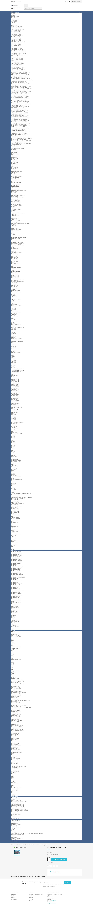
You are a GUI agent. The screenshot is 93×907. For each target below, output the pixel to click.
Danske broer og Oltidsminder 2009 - (19, 801)
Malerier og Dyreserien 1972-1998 (18, 808)
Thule (12, 300)
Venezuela (13, 794)
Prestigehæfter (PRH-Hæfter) (17, 243)
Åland (12, 343)
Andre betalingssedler (16, 814)
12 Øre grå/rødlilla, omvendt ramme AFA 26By (20, 118)
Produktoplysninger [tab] (54, 871)
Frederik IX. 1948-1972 (16, 659)
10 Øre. (12, 641)
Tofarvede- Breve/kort (16, 144)
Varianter (13, 303)
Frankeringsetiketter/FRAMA (17, 327)
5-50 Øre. (13, 672)
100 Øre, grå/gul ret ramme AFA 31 (18, 105)
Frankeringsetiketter (15, 255)
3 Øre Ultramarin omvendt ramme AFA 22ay (20, 72)
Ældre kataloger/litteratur (17, 838)
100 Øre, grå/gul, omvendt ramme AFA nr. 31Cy (21, 143)
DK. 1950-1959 (14, 161)
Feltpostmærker (14, 412)
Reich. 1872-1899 (14, 504)
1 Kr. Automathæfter (15, 206)
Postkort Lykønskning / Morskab (18, 577)
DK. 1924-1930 (14, 153)
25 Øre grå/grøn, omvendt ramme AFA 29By (20, 123)
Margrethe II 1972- (15, 671)
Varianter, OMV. (14, 172)
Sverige (13, 376)
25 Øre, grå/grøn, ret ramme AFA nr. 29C (20, 137)
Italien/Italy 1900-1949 (16, 460)
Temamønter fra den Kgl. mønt (17, 683)
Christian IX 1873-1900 (16, 687)
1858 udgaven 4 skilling (16, 36)
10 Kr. (12, 674)
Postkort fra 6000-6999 (16, 558)
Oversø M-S (13, 540)
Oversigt (31, 899)
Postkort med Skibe (15, 588)
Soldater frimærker (15, 178)
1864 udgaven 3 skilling (16, 44)
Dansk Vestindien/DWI (16, 693)
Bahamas (13, 773)
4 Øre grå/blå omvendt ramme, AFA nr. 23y (20, 77)
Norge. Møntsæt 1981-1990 (17, 726)
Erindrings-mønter (15, 682)
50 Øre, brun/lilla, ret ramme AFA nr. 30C (19, 139)
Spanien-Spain (14, 619)
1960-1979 (13, 361)
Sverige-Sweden (15, 607)
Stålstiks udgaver (15, 154)
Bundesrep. (14, 513)
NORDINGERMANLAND (16, 324)
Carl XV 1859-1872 (15, 723)
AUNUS (12, 322)
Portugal (13, 473)
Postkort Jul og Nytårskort (17, 574)
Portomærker (14, 180)
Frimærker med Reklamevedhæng (18, 190)
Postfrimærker (14, 248)
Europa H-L (13, 454)
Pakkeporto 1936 (15, 276)
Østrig (12, 530)
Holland (13, 455)
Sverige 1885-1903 (15, 379)
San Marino (13, 483)
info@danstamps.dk (51, 903)
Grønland (13, 270)
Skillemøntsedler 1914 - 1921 (17, 803)
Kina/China (13, 535)
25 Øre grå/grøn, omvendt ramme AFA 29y (20, 101)
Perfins (12, 232)
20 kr (12, 676)
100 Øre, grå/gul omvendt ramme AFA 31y (20, 106)
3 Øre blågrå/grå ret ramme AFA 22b (19, 73)
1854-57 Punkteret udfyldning (17, 29)
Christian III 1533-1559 (16, 706)
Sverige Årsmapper (15, 406)
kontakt (31, 897)
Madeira (13, 474)
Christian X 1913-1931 (15, 690)
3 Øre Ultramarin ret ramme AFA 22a (19, 71)
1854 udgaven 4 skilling (16, 31)
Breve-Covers (14, 432)
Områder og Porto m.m (16, 477)
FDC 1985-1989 (14, 390)
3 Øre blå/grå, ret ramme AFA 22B (18, 109)
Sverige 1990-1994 (15, 392)
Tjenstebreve (14, 20)
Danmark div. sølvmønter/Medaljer (18, 692)
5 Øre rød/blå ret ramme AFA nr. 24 (18, 81)
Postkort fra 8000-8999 (16, 560)
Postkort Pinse (14, 582)
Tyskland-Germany (15, 620)
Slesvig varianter (15, 249)
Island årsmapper (15, 375)
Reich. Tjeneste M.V (15, 512)
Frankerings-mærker (15, 238)
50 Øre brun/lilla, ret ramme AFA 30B (19, 124)
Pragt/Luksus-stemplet (16, 338)
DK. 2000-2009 (14, 167)
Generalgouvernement (16, 494)
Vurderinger (14, 832)
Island (12, 355)
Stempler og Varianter (16, 222)
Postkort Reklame (15, 586)
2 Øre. (12, 639)
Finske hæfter (14, 336)
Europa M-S (13, 469)
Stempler (13, 374)
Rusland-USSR (14, 759)
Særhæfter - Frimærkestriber (17, 197)
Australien (13, 772)
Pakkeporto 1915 (14, 274)
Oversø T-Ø (13, 545)
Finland (12, 318)
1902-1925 (13, 357)
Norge (12, 413)
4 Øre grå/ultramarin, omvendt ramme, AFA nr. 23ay (22, 79)
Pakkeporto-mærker (15, 271)
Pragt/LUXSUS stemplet (16, 407)
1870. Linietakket (14, 66)
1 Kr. (12, 644)
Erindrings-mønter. (15, 734)
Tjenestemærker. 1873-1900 (17, 369)
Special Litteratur (15, 839)
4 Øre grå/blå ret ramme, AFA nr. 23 (18, 76)
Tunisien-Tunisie (14, 790)
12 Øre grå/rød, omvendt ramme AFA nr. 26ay (20, 93)
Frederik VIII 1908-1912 (16, 688)
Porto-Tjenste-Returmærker (17, 422)
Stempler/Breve (14, 280)
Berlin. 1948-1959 (15, 522)
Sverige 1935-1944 (15, 383)
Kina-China (13, 622)
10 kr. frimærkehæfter (16, 203)
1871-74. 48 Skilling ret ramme (17, 63)
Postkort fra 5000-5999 (16, 556)
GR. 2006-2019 (14, 288)
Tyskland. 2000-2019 (15, 518)
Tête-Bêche (14, 192)
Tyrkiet (12, 527)
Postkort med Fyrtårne (16, 570)
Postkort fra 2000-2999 (16, 553)
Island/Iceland (14, 697)
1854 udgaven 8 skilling (16, 33)
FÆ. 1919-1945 (14, 253)
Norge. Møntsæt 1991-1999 (17, 729)
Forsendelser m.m (15, 186)
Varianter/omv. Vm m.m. (16, 312)
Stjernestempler (15, 230)
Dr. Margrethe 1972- (15, 686)
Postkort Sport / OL (15, 591)
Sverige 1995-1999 (15, 394)
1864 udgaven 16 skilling (16, 48)
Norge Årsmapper (15, 430)
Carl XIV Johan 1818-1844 (16, 720)
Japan (12, 624)
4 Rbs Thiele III (14, 25)
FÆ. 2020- (13, 262)
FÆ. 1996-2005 (14, 258)
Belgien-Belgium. (15, 744)
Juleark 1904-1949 (15, 215)
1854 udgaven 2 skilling (16, 30)
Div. (12, 216)
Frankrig (13, 451)
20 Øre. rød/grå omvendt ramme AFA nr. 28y (20, 99)
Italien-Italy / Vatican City (16, 752)
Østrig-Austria (14, 612)
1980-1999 (13, 362)
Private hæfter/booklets (16, 293)
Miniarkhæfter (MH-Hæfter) (17, 242)
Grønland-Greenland (15, 600)
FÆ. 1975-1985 (14, 256)
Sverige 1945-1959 (15, 384)
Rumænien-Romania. (15, 758)
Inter (12, 704)
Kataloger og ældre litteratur (17, 834)
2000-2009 (13, 346)
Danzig (12, 444)
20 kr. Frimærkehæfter (16, 204)
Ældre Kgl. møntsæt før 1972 (17, 681)
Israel (12, 778)
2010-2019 (13, 347)
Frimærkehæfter (15, 194)
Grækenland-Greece (15, 749)
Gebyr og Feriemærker (16, 182)
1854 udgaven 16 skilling (16, 34)
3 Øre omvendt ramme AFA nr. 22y (18, 69)
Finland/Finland (14, 739)
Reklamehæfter (14, 199)
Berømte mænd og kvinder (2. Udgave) (19, 810)
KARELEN (13, 323)
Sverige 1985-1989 (15, 389)
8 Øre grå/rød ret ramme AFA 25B (18, 114)
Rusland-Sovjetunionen (16, 479)
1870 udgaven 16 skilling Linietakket (18, 53)
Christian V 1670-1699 (16, 711)
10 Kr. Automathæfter (16, 209)
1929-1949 (13, 329)
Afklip (12, 829)
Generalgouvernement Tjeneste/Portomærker (21, 497)
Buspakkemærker (15, 340)
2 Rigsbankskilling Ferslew (16, 26)
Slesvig (12, 247)
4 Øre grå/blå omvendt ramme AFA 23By (19, 112)
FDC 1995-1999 (14, 395)
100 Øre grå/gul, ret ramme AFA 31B (18, 126)
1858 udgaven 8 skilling (16, 38)
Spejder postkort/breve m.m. (17, 589)
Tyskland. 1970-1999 (15, 517)
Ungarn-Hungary (15, 770)
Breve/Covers (14, 17)
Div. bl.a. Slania (14, 411)
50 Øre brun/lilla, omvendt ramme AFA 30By (20, 125)
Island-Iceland (14, 605)
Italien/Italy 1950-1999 (16, 461)
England (13, 447)
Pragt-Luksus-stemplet (16, 176)
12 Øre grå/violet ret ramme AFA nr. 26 (19, 90)
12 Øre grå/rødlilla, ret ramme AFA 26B (19, 116)
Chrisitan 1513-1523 (15, 702)
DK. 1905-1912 (14, 151)
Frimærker (13, 894)
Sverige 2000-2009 (15, 397)
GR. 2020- (13, 289)
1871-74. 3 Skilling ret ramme (17, 58)
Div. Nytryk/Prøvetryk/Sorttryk (17, 213)
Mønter (13, 897)
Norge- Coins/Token (15, 728)
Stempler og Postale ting (16, 229)
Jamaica (13, 780)
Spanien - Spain (14, 763)
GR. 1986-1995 (14, 285)
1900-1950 (13, 416)
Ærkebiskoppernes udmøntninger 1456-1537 (21, 707)
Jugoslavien (14, 465)
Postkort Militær (14, 578)
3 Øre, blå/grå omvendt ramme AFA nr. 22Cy (20, 131)
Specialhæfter (14, 241)
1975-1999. (13, 332)
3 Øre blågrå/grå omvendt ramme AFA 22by (20, 74)
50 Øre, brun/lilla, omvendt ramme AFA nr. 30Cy (21, 140)
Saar (12, 482)
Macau (12, 541)
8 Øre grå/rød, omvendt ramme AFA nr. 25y (20, 83)
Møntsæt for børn (15, 678)
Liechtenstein (14, 466)
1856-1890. (13, 319)
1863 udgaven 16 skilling (16, 40)
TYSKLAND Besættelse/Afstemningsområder (21, 493)
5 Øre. (12, 640)
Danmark (13, 15)
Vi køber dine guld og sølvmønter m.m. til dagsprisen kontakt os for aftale (27, 833)
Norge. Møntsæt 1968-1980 (17, 725)
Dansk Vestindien (15, 304)
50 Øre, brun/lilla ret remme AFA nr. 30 (19, 102)
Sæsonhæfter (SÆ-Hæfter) (17, 244)
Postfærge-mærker (15, 184)
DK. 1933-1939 (14, 156)
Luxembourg (14, 468)
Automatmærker (15, 189)
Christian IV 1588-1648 (16, 709)
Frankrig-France (14, 611)
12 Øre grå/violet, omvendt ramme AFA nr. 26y (21, 91)
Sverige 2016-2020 (15, 403)
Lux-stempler (14, 268)
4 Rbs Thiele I (14, 22)
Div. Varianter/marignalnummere (18, 195)
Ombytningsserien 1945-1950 (17, 805)
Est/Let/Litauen (14, 747)
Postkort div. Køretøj (15, 592)
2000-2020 (13, 333)
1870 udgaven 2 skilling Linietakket (18, 49)
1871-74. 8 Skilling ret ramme (17, 59)
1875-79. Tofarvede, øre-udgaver (18, 67)
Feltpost (13, 337)
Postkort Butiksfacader (16, 563)
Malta (12, 470)
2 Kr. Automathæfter (15, 208)
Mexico (12, 785)
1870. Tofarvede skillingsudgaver (18, 55)
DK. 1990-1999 (14, 166)
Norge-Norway (14, 606)
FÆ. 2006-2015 (14, 260)
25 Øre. (12, 643)
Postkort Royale (14, 587)
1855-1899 (13, 414)
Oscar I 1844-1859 (15, 721)
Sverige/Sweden (15, 733)
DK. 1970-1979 (14, 163)
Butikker (31, 900)
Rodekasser (14, 830)
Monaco (13, 471)
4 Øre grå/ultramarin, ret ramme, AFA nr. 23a (20, 78)
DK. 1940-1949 (14, 158)
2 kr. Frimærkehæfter (15, 200)
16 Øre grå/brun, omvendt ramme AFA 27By (20, 120)
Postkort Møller (14, 579)
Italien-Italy (13, 615)
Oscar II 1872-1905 (15, 724)
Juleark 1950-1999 (15, 218)
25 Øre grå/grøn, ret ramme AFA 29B (19, 121)
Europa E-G (13, 445)
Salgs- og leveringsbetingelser (36, 894)
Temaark (13, 234)
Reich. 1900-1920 (15, 508)
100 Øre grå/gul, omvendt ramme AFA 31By (20, 128)
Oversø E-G (13, 539)
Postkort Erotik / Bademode (17, 567)
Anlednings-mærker (15, 236)
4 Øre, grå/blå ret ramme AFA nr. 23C (19, 133)
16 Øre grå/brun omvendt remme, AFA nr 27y (20, 96)
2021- (12, 334)
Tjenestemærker (15, 177)
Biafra (12, 775)
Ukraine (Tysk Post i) (15, 496)
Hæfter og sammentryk (16, 506)
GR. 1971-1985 (14, 284)
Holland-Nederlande (15, 751)
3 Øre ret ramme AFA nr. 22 (17, 68)
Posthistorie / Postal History (17, 279)
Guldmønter (14, 685)
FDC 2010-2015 (14, 402)
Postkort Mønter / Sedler (16, 581)
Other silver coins (15, 784)
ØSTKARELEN (14, 326)
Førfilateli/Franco (15, 19)
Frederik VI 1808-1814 (15, 718)
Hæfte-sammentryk (15, 239)
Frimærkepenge (14, 823)
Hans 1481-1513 (14, 701)
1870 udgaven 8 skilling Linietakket (18, 52)
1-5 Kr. (12, 673)
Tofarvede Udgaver (15, 54)
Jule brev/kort (14, 225)
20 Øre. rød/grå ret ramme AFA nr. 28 (19, 97)
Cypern (13, 438)
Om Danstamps (32, 895)
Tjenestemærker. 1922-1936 (17, 371)
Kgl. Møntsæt (14, 677)
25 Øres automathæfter (16, 205)
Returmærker (14, 426)
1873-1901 (13, 356)
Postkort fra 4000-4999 (16, 555)
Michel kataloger (14, 837)
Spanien (13, 487)
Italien (12, 458)
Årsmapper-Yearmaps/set (17, 341)
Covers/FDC (14, 456)
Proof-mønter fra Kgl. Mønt (17, 680)
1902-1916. (13, 309)
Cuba (12, 777)
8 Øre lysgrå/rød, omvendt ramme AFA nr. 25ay (21, 86)
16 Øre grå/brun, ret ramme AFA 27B (19, 119)
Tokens (13, 795)
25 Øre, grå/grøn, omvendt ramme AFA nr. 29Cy (21, 138)
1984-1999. (13, 345)
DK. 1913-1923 (14, 152)
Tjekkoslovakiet (14, 531)
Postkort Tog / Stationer (16, 593)
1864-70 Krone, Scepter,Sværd (18, 41)
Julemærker (14, 214)
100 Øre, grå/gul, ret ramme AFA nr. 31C (19, 142)
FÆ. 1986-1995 (14, 257)
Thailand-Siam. (14, 789)
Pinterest (57, 866)
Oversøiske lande (15, 771)
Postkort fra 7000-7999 (16, 559)
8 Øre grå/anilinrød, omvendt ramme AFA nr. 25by (21, 88)
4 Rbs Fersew (14, 21)
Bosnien (13, 441)
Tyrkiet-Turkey (14, 768)
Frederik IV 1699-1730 (15, 712)
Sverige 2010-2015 (15, 400)
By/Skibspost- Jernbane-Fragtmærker (19, 237)
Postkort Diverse (15, 597)
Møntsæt (13, 737)
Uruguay (13, 792)
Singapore (13, 627)
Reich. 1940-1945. (15, 511)
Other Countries (15, 626)
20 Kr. (12, 732)
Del (50, 866)
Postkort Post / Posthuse (16, 583)
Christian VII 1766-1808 (16, 635)
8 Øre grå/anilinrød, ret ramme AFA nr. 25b (20, 87)
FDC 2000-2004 (14, 398)
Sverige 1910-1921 (15, 380)
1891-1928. (13, 328)
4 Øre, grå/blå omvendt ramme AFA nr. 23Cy (20, 134)
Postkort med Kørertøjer (16, 575)
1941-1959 (13, 360)
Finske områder (14, 321)
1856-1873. (13, 307)
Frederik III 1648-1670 (15, 710)
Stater (12, 492)
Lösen (12, 408)
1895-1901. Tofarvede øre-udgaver (18, 107)
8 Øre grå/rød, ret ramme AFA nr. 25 (19, 82)
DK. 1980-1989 (14, 164)
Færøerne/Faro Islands (16, 695)
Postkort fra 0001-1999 (16, 551)
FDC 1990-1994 (14, 393)
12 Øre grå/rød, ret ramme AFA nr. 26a (19, 92)
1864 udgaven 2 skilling (16, 43)
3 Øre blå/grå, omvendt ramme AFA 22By (20, 110)
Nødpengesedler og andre (17, 811)
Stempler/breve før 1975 (16, 252)
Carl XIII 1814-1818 (15, 719)
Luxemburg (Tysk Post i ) (16, 501)
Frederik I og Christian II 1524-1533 (18, 705)
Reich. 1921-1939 (14, 510)
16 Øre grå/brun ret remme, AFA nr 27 (19, 95)
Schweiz (13, 484)
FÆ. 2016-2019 (14, 261)
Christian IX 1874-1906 (16, 636)
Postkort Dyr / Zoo (15, 565)
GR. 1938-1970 (14, 282)
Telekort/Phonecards (16, 827)
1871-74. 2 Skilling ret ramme (17, 57)
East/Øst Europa (15, 818)
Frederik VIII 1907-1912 (16, 647)
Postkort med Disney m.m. (17, 595)
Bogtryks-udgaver (15, 145)
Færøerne (13, 251)
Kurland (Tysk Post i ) (15, 499)
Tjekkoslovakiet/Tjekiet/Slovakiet (18, 766)
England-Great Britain (16, 745)
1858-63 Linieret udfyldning (17, 35)
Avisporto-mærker (15, 187)
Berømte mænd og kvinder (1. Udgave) (19, 809)
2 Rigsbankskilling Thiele (16, 27)
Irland (12, 464)
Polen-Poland (14, 756)
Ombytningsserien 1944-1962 (17, 804)
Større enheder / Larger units (17, 148)
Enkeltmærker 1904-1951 (16, 220)
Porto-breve (14, 181)
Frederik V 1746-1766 (15, 715)
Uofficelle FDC (14, 228)
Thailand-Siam (14, 543)
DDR (12, 525)
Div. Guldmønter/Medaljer (16, 691)
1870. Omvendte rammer (16, 64)
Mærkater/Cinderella (15, 824)
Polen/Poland (14, 475)
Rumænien (13, 478)
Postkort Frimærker (15, 569)
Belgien (13, 437)
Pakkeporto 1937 (14, 277)
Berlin (12, 521)
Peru (12, 786)
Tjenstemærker (14, 425)
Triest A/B (13, 489)
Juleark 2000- (14, 219)
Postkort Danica (14, 564)
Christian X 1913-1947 (15, 648)
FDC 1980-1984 (14, 388)
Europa (13, 608)
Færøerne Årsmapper (16, 267)
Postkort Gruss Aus (15, 572)
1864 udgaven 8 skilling (16, 47)
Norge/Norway (14, 699)
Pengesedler (14, 899)
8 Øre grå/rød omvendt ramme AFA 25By (20, 115)
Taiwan (12, 536)
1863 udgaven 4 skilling (16, 39)
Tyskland (13, 490)
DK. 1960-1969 (14, 162)
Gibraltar (13, 446)
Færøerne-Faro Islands (16, 598)
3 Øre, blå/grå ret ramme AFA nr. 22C (19, 130)
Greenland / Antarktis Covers (17, 281)
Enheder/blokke (14, 185)
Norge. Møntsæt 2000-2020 (17, 730)
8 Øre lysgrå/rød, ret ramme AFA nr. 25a (19, 85)
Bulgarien (13, 442)
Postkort (13, 895)
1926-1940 (13, 359)
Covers (13, 480)
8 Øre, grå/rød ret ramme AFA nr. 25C (19, 135)
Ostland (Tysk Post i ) (15, 502)
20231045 (19, 1)
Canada (13, 776)
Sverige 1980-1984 (15, 386)
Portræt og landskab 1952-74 (17, 806)
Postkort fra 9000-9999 (16, 562)
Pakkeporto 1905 (15, 272)
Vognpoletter (14, 822)
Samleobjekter (14, 825)
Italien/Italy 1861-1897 (15, 459)
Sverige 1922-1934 (15, 381)
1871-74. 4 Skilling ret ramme (17, 60)
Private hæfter (14, 196)
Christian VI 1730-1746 (16, 714)
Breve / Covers (14, 147)
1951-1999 (13, 417)
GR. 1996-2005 (14, 286)
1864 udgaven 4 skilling (16, 45)
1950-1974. (13, 331)
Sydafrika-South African (16, 787)
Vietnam (13, 548)
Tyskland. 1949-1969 (15, 515)
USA (12, 546)
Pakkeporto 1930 (15, 275)
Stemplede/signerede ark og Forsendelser (20, 223)
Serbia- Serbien (14, 762)
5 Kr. (12, 669)
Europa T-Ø (13, 488)
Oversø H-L (13, 544)
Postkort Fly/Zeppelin (16, 568)
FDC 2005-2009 (14, 399)
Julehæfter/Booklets (15, 299)
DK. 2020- (13, 170)
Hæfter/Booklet (14, 291)
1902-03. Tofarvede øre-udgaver (18, 129)
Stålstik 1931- (14, 175)
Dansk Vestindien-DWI (16, 602)
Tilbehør (13, 828)
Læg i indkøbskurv (58, 859)
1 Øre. (12, 638)
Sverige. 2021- (14, 404)
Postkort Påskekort (15, 584)
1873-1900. (13, 308)
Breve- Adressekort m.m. (16, 171)
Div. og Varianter (14, 373)
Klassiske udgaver (15, 16)
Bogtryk (13, 173)
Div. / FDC (13, 301)
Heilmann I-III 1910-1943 (16, 800)
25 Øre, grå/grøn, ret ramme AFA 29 (19, 100)
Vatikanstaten (14, 529)
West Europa (14, 817)
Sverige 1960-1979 (15, 385)
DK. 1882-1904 (14, 149)
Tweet (54, 866)
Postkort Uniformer (15, 596)
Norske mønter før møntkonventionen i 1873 (20, 700)
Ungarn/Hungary (15, 526)
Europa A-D (13, 436)
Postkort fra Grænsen (16, 573)
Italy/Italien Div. (14, 463)
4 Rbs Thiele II (14, 24)
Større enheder (14, 310)
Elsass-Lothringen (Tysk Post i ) (18, 498)
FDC (12, 227)
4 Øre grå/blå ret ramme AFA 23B (18, 111)
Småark (13, 233)
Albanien (13, 440)
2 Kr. (12, 645)
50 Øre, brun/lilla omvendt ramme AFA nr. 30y (21, 104)
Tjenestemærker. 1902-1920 (17, 370)
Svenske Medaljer (15, 738)
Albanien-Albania (15, 743)
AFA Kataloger (14, 836)
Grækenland (14, 452)
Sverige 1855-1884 (15, 378)
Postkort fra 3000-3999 (16, 554)
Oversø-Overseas (15, 621)
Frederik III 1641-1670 (15, 634)
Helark (12, 246)
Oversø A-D (13, 537)
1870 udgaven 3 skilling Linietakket (18, 50)
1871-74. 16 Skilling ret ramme (17, 62)
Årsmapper (13, 210)
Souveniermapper (15, 211)
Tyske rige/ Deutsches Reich (17, 503)
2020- (12, 348)
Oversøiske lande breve (16, 534)
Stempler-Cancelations (16, 305)
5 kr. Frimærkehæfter (15, 201)
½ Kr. (12, 655)
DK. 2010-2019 (14, 168)
